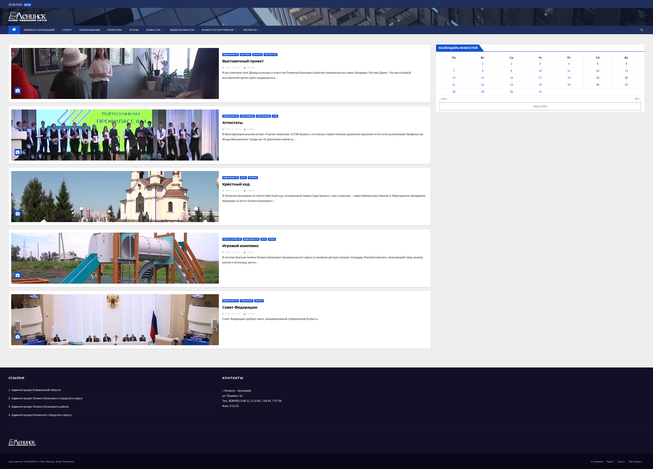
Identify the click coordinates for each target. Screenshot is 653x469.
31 (540, 91)
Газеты (620, 461)
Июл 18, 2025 (233, 67)
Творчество (271, 54)
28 (453, 91)
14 (453, 77)
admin (251, 67)
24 (540, 84)
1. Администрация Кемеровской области (35, 390)
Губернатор (246, 301)
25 (569, 84)
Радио (609, 461)
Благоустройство (232, 239)
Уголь (134, 29)
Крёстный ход (236, 184)
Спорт (67, 29)
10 (540, 70)
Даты (243, 178)
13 (626, 70)
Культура (115, 29)
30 (511, 91)
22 (482, 84)
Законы (259, 301)
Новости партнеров (217, 29)
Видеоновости (182, 29)
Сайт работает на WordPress (24, 461)
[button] (642, 29)
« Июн (443, 99)
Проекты (250, 29)
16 (511, 77)
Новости (153, 29)
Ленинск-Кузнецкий (39, 29)
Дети (263, 239)
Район (272, 239)
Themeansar (68, 461)
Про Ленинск (635, 461)
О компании (597, 461)
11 (568, 70)
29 (482, 91)
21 (453, 84)
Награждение (247, 116)
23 (511, 84)
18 (569, 77)
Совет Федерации (239, 307)
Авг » (637, 99)
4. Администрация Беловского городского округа (40, 415)
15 (482, 77)
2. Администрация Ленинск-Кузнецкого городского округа (46, 398)
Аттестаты (232, 122)
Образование (89, 29)
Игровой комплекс (240, 246)
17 (540, 77)
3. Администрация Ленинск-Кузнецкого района (39, 406)
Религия (253, 178)
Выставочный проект (243, 61)
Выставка (245, 54)
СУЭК (275, 116)
